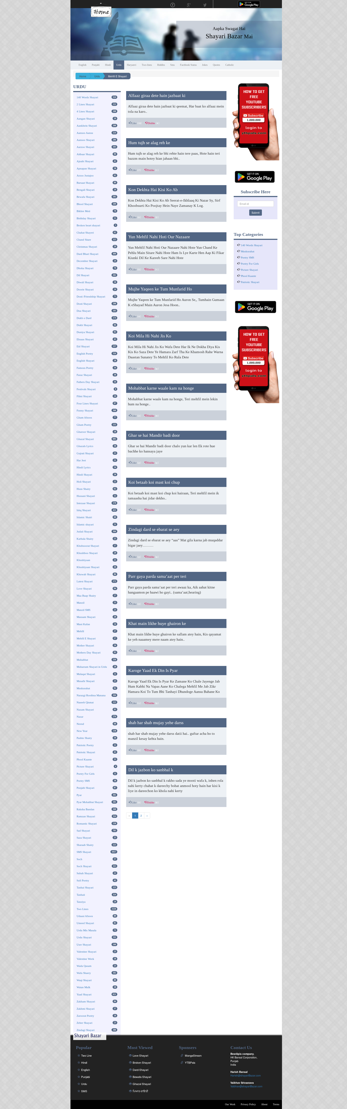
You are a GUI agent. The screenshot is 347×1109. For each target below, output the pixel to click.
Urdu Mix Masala (86, 930)
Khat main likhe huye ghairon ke (157, 623)
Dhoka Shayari (85, 268)
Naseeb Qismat (85, 702)
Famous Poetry (85, 367)
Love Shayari (84, 588)
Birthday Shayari (86, 218)
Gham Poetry (84, 424)
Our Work (230, 1104)
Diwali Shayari (85, 282)
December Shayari (87, 261)
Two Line (86, 1055)
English (85, 1070)
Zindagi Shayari (86, 1030)
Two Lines (82, 909)
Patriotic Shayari (86, 752)
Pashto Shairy (84, 738)
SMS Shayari (84, 852)
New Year (82, 731)
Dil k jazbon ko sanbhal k (150, 769)
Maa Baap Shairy (86, 595)
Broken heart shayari (88, 225)
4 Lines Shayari (85, 111)
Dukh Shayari (84, 325)
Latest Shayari (85, 581)
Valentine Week (85, 958)
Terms (276, 1104)
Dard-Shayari (140, 1070)
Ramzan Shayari (86, 816)
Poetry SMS (83, 780)
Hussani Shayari (86, 496)
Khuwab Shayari (86, 574)
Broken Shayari (142, 1062)
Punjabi (85, 1077)
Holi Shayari (84, 481)
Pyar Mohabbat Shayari (90, 802)
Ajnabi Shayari (85, 161)
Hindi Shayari (84, 474)
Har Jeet (81, 460)
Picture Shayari (85, 766)
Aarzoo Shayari (85, 147)
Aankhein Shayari (87, 125)
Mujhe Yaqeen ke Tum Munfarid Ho (160, 289)
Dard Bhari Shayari (87, 254)
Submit (256, 212)
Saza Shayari (84, 837)
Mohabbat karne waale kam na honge (161, 388)
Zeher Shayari (84, 1022)
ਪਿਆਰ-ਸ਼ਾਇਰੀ (140, 1091)
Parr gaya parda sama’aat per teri (157, 576)
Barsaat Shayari (85, 182)
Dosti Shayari (84, 303)
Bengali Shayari (86, 189)
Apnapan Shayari (86, 168)
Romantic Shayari (87, 823)
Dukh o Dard (84, 318)
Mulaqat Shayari (86, 674)
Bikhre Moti (83, 211)
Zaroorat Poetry (85, 1015)
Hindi (84, 1062)
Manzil (80, 602)
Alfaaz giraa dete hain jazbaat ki (156, 95)
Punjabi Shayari (85, 787)
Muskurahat (83, 688)
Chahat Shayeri (85, 232)
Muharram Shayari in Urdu (92, 666)
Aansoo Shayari (86, 140)
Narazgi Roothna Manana (91, 695)
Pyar (79, 795)
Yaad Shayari (84, 994)
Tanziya (81, 901)
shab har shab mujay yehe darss (155, 722)
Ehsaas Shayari (85, 339)
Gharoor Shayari (86, 431)
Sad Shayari (83, 830)
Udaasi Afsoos (85, 916)
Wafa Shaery (84, 973)
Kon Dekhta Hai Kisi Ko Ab (153, 189)
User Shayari (84, 944)
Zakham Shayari (86, 1001)
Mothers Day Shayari (88, 652)
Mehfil (80, 631)
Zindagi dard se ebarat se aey (153, 529)
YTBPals (189, 1062)
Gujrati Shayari (85, 453)
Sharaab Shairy (85, 844)
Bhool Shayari (85, 204)
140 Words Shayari (87, 97)
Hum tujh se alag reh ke (149, 142)
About (264, 1104)
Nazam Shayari (85, 709)
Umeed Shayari (85, 923)
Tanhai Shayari (85, 887)
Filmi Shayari (84, 396)
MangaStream (193, 1055)
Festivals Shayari (86, 389)
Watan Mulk (83, 987)
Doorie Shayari (85, 289)
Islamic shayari (85, 524)
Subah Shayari (85, 873)
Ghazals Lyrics (85, 446)
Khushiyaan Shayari (88, 567)
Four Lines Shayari (87, 403)
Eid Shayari (83, 346)
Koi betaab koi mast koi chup (154, 482)
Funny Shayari (85, 410)
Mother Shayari (85, 645)
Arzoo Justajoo (85, 175)
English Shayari (85, 360)
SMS (84, 1091)
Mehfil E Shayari (86, 638)
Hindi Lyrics (84, 467)
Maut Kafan (83, 624)
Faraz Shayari (84, 375)
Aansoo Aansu (85, 132)
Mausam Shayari (86, 617)
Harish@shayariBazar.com (245, 1075)
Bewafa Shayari (85, 196)
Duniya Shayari (85, 332)
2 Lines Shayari (85, 104)
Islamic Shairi (84, 517)
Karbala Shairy (85, 538)
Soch (79, 859)
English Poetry (85, 353)
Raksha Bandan (85, 809)
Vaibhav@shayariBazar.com (246, 1086)
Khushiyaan (83, 560)
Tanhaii (81, 894)
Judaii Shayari (85, 531)
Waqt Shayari (84, 980)
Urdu (84, 1084)
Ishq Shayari (84, 510)
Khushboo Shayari (87, 553)
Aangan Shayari (86, 118)
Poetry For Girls (86, 773)
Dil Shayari (83, 275)
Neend (80, 723)
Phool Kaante (84, 759)
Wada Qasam (84, 966)
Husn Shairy (84, 488)
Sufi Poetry (83, 880)
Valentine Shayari (86, 951)
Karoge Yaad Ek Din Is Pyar (153, 670)
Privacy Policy (248, 1104)
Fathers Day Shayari (88, 382)
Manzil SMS (83, 610)
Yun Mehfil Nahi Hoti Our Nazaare (159, 236)
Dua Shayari (84, 310)
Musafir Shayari (86, 681)
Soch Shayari (84, 866)
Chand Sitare (84, 239)
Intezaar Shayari (86, 503)
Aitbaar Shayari (85, 154)
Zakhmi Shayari (86, 1008)
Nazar (80, 716)
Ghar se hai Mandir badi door (154, 435)
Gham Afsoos (84, 417)
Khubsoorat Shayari (88, 545)
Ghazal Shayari (85, 439)
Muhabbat (82, 659)
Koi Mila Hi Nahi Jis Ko (149, 336)
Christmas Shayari (87, 246)
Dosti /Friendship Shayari (91, 296)
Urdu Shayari (84, 937)
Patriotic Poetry (85, 745)
